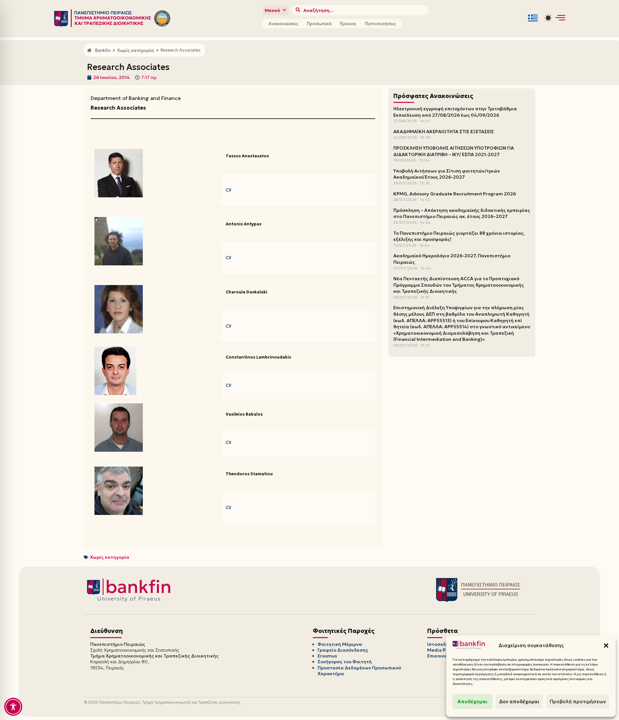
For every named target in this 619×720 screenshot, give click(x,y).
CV (228, 190)
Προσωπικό (319, 23)
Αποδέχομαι (472, 701)
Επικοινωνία (441, 656)
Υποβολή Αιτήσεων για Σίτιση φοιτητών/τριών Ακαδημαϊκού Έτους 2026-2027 (446, 174)
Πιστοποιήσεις (380, 23)
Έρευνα (348, 23)
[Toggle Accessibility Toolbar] (13, 706)
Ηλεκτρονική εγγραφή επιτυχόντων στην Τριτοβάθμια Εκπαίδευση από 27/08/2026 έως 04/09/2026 (455, 112)
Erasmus (327, 656)
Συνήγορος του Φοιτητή (345, 662)
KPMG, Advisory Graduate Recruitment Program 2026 (454, 194)
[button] (606, 645)
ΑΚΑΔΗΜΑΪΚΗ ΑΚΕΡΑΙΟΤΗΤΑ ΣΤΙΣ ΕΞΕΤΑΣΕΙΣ (443, 131)
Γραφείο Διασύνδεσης (343, 650)
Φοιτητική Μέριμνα (340, 644)
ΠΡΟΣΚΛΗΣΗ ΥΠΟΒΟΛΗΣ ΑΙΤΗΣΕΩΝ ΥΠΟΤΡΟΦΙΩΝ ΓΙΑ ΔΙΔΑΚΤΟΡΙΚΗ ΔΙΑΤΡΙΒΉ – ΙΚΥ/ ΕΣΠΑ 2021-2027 (453, 151)
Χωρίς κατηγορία (109, 557)
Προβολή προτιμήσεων (578, 701)
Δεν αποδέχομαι (519, 701)
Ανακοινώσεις (283, 23)
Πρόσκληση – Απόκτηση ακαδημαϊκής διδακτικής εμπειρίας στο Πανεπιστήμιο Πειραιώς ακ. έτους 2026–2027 (461, 213)
